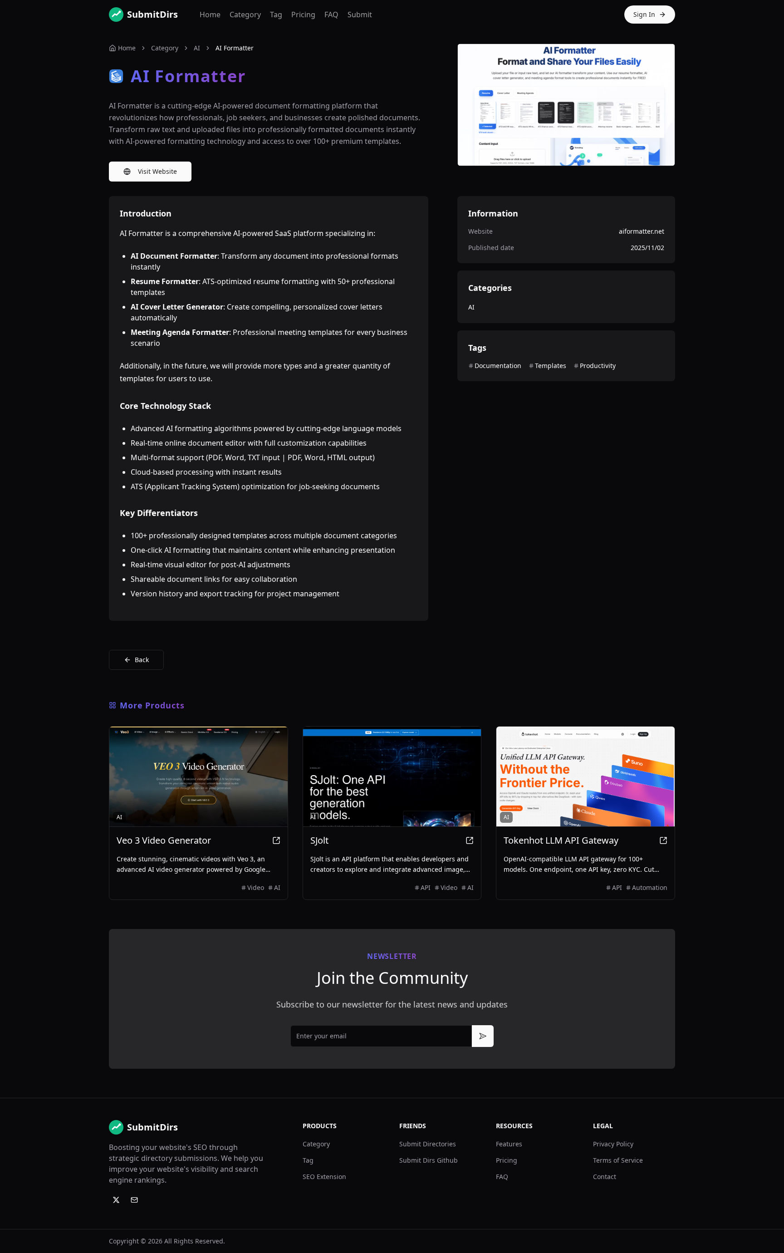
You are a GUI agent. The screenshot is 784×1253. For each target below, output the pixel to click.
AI (197, 48)
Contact (604, 1176)
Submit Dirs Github (428, 1160)
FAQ (331, 15)
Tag (276, 15)
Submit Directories (427, 1144)
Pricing (303, 15)
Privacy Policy (613, 1144)
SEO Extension (324, 1176)
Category (245, 15)
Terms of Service (618, 1160)
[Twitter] (116, 1200)
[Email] (134, 1200)
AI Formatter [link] (235, 48)
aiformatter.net (641, 231)
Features (509, 1144)
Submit (360, 15)
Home (210, 15)
